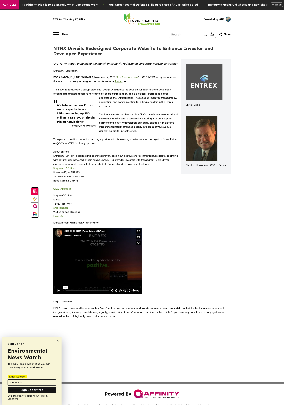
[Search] (205, 34)
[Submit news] (34, 191)
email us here (60, 207)
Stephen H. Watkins (64, 168)
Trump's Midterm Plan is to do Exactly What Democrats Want (56, 4)
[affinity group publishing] (34, 206)
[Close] (57, 340)
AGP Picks (9, 4)
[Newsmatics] (34, 213)
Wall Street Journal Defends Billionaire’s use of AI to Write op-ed (153, 4)
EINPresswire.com (127, 77)
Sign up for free (32, 390)
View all (276, 4)
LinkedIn (58, 216)
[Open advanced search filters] (212, 34)
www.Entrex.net (62, 188)
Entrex (118, 81)
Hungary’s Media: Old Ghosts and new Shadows (240, 4)
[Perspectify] (34, 199)
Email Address (17, 376)
